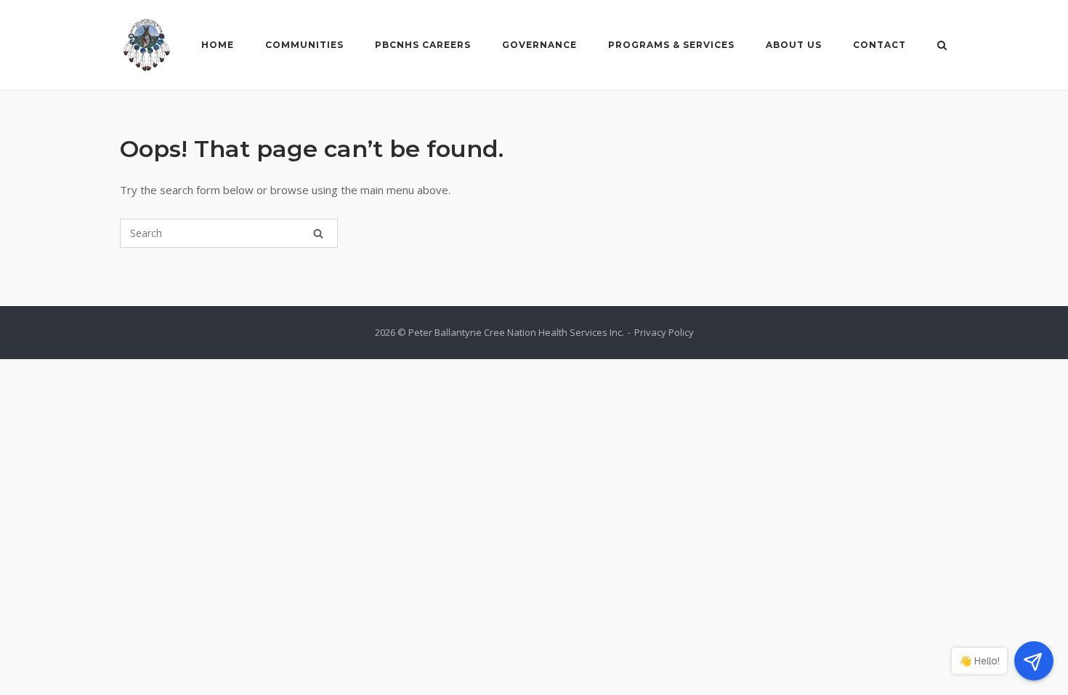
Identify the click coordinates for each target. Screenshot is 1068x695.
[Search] (318, 233)
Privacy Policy (664, 332)
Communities (304, 44)
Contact (879, 44)
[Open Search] (942, 46)
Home (217, 44)
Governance (539, 44)
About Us (794, 44)
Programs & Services (671, 44)
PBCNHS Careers (423, 44)
